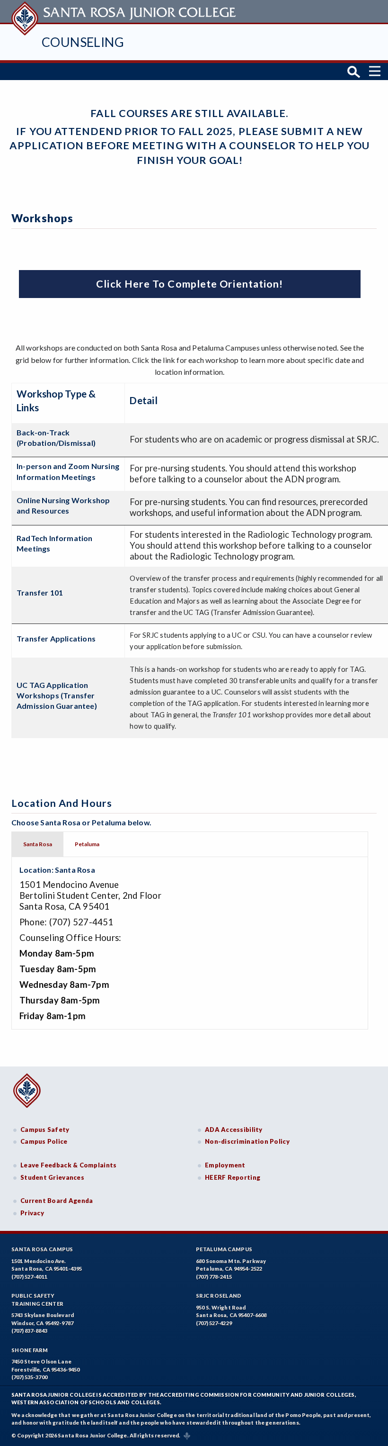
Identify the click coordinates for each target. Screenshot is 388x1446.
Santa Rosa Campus (42, 1249)
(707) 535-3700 (29, 1377)
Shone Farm (29, 1350)
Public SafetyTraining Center (37, 1299)
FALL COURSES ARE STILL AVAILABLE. (189, 113)
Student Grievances (52, 1177)
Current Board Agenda (56, 1200)
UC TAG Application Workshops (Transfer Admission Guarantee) (57, 695)
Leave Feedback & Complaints (68, 1165)
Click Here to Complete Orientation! (189, 284)
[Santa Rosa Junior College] (124, 11)
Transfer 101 (40, 592)
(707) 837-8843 (29, 1331)
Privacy (32, 1213)
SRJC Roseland (219, 1295)
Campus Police (44, 1141)
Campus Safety (45, 1129)
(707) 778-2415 (214, 1277)
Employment (225, 1165)
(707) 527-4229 (214, 1323)
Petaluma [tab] (87, 844)
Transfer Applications (56, 638)
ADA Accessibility (234, 1129)
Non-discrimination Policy (247, 1141)
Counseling (83, 42)
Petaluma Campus (224, 1249)
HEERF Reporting (232, 1177)
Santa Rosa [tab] (37, 844)
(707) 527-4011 (29, 1277)
